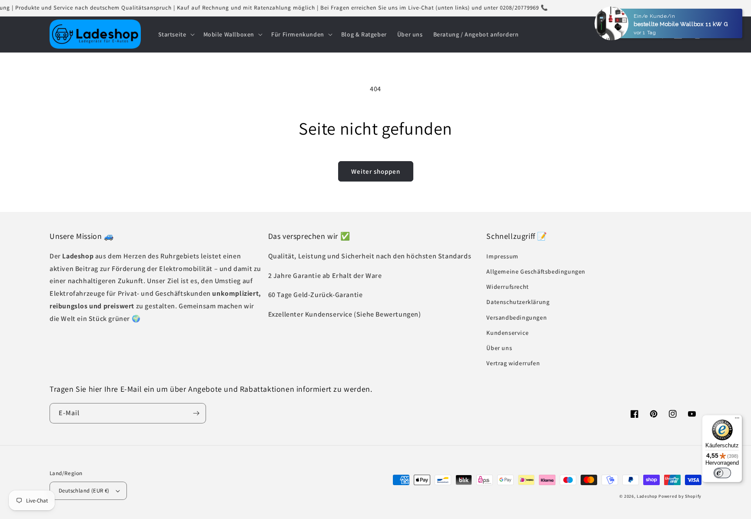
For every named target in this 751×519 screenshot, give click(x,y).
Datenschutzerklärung (517, 302)
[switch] (722, 473)
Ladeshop (647, 496)
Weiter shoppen (375, 171)
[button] (175, 34)
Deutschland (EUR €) (84, 490)
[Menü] (737, 420)
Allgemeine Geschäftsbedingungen (535, 271)
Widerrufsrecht (507, 287)
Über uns (499, 348)
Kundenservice (507, 333)
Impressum (502, 256)
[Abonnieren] (196, 413)
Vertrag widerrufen (513, 363)
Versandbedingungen (516, 317)
